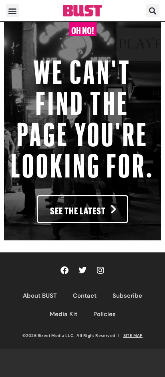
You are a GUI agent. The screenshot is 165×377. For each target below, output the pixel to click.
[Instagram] (101, 270)
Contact (85, 296)
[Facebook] (64, 270)
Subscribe (127, 296)
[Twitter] (82, 270)
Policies (104, 314)
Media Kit (63, 314)
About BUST (40, 296)
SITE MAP (133, 335)
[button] (12, 10)
